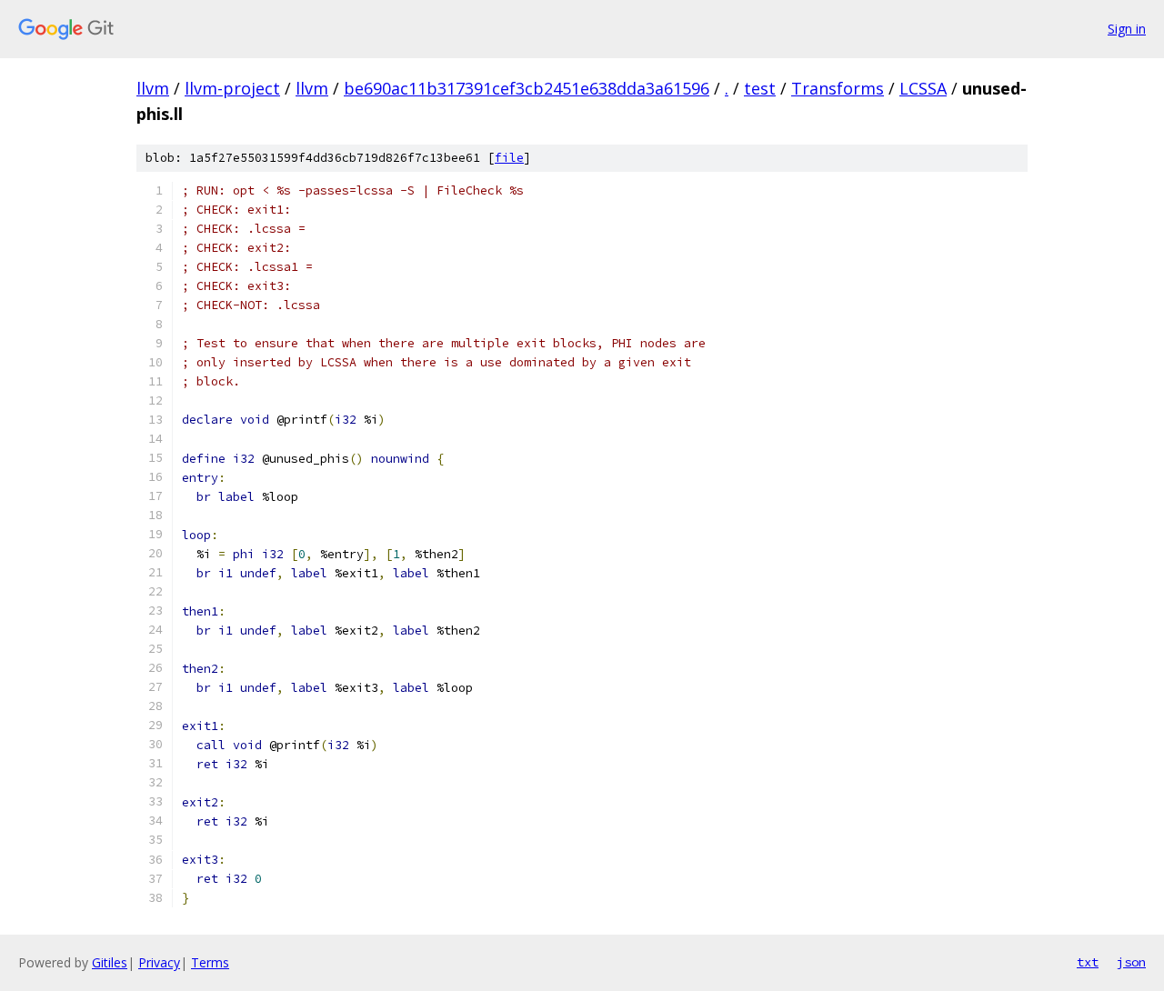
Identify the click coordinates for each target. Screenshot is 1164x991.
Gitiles (109, 962)
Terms (210, 962)
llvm (152, 88)
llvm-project (232, 88)
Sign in (1127, 28)
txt (1088, 962)
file (509, 157)
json (1131, 962)
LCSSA (923, 88)
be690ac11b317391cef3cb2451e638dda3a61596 (526, 88)
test (760, 88)
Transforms (837, 88)
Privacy (159, 962)
